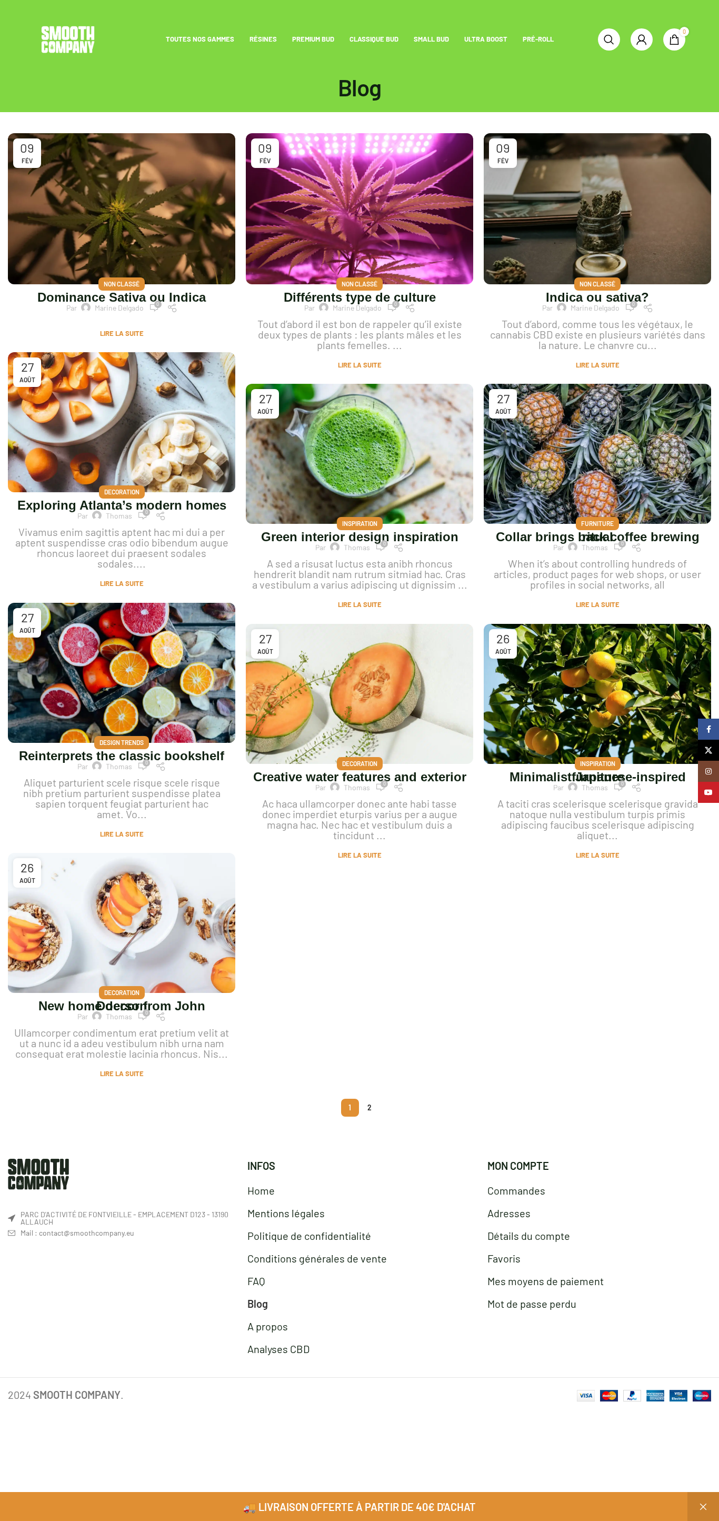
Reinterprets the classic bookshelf (121, 756)
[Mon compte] (641, 39)
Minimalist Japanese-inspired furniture (598, 777)
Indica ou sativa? (597, 297)
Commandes (516, 1190)
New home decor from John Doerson (121, 1006)
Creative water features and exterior (359, 777)
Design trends (121, 742)
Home (261, 1190)
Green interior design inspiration (359, 537)
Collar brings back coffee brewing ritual (598, 537)
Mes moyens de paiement (545, 1281)
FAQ (256, 1281)
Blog (257, 1303)
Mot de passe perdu (531, 1303)
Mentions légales (286, 1213)
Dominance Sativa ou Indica (121, 297)
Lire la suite (122, 333)
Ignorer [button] (703, 1506)
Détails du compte (528, 1235)
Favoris (504, 1258)
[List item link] (120, 1233)
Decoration (121, 491)
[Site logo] (68, 38)
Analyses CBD (278, 1349)
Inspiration (359, 523)
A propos (267, 1326)
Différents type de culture (360, 297)
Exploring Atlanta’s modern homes (121, 505)
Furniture (597, 523)
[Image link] (38, 1172)
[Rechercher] (609, 39)
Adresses (509, 1213)
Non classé (121, 283)
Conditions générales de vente (317, 1258)
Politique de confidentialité (309, 1235)
